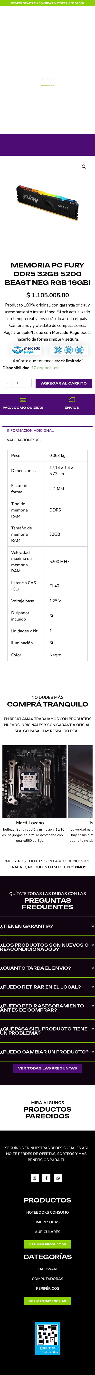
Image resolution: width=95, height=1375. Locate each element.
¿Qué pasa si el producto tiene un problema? (43, 1031)
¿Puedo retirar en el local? (40, 987)
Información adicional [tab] (30, 430)
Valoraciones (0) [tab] (24, 440)
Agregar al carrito (64, 383)
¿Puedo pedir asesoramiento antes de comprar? (42, 1008)
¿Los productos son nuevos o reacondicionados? (44, 947)
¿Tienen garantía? (26, 926)
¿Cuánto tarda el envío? (35, 968)
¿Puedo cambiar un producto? (44, 1051)
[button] (84, 166)
